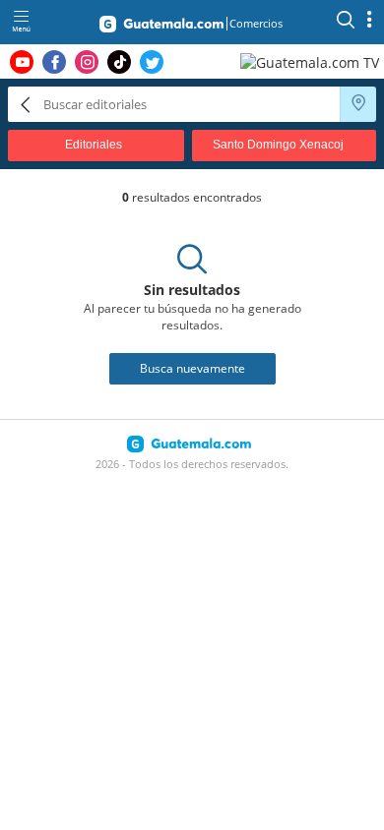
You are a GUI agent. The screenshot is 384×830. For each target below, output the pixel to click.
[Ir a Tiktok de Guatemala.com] (119, 62)
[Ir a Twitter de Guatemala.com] (151, 62)
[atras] (25, 103)
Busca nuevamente (192, 368)
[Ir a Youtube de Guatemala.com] (21, 62)
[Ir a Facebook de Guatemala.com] (54, 62)
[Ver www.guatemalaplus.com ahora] (312, 61)
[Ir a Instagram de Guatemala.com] (86, 62)
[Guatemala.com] (161, 27)
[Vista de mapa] (358, 104)
